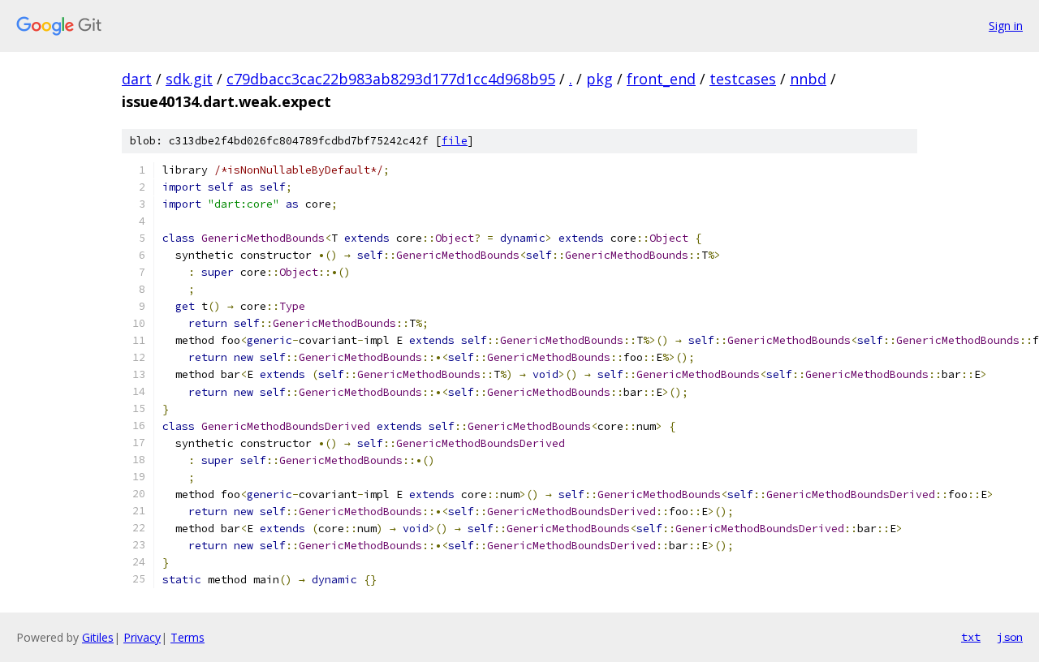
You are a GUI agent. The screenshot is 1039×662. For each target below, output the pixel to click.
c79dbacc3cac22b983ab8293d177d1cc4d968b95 (390, 78)
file (455, 141)
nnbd (808, 78)
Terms (187, 637)
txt (971, 637)
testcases (742, 78)
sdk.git (189, 78)
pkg (599, 78)
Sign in (1006, 25)
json (1010, 637)
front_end (661, 78)
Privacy (142, 637)
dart (137, 78)
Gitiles (98, 637)
